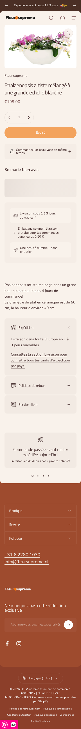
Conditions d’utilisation (19, 715)
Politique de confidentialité (57, 708)
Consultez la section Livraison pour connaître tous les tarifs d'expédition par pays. (40, 360)
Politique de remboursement (24, 708)
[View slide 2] (37, 476)
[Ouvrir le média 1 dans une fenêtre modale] (68, 33)
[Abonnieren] (68, 624)
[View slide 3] (43, 476)
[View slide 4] (48, 476)
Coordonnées (67, 715)
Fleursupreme (15, 75)
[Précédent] (6, 5)
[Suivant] (75, 5)
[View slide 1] (32, 476)
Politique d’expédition (45, 715)
